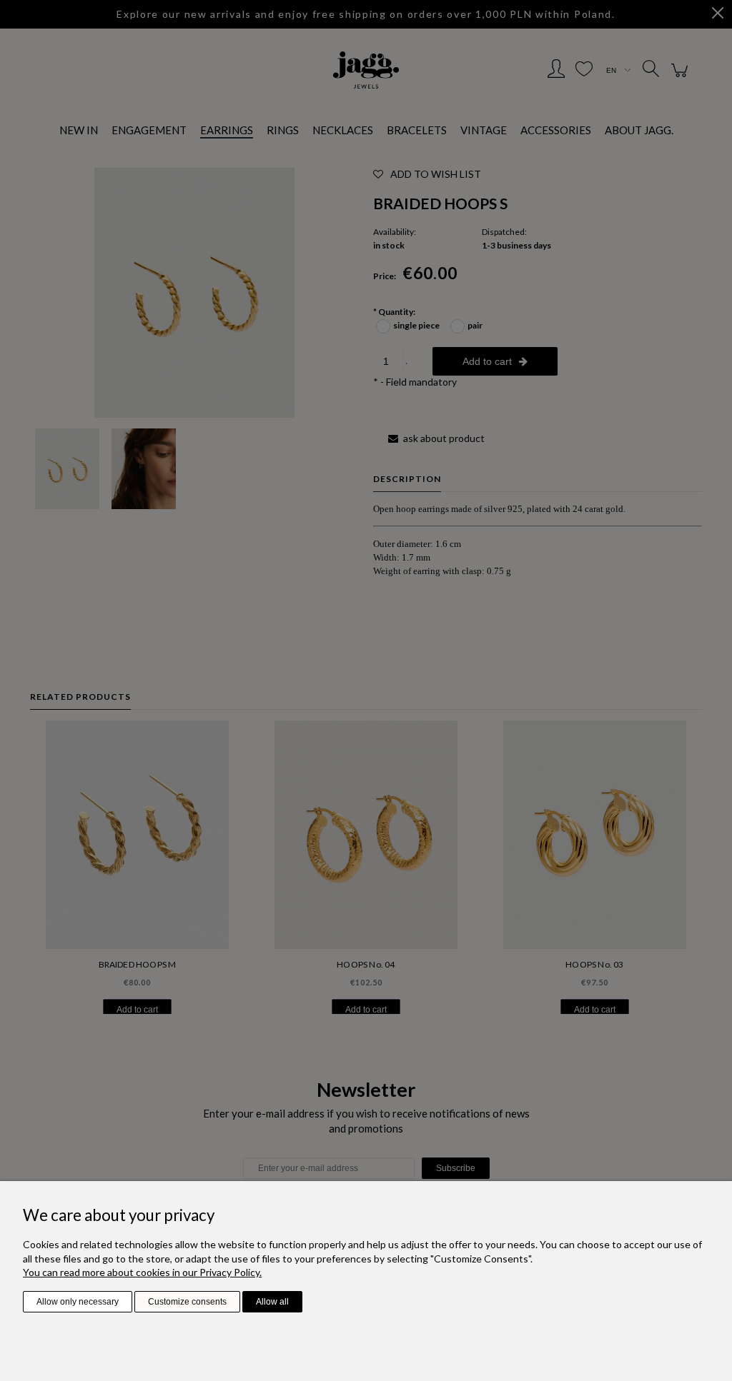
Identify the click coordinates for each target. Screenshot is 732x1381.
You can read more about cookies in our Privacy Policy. (142, 1272)
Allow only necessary (77, 1302)
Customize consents (187, 1302)
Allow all (272, 1302)
